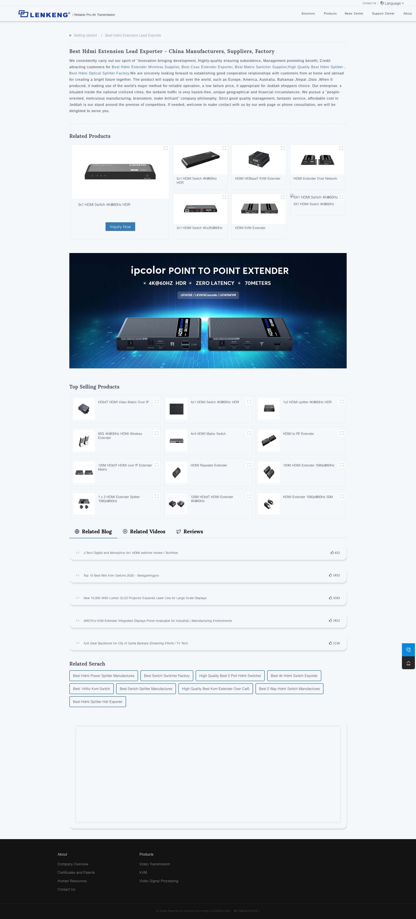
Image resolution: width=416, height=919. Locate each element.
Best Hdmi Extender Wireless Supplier (145, 67)
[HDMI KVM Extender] (259, 208)
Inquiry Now (120, 226)
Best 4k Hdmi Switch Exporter (294, 676)
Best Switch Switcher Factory (167, 676)
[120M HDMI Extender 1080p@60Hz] (269, 472)
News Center (354, 13)
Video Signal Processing (159, 881)
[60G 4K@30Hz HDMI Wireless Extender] (84, 440)
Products (330, 13)
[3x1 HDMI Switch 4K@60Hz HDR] (120, 172)
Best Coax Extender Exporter (206, 67)
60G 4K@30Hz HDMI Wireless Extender (120, 436)
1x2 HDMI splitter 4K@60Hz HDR (307, 402)
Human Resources (72, 881)
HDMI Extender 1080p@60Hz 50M (308, 497)
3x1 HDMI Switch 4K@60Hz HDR (104, 204)
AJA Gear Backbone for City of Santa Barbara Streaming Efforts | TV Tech (136, 643)
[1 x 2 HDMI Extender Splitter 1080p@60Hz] (84, 503)
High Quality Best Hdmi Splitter (316, 67)
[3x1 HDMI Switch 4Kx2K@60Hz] (200, 208)
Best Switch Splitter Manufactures (146, 689)
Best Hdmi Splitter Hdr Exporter (97, 702)
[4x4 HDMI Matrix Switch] (176, 440)
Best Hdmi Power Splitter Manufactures (103, 676)
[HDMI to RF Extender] (269, 440)
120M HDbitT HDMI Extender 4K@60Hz (212, 499)
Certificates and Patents (76, 872)
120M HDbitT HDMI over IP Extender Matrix (125, 467)
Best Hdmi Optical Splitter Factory (99, 73)
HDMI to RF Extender (298, 433)
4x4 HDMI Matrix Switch (208, 433)
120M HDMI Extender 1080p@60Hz (309, 465)
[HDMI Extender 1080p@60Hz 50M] (269, 503)
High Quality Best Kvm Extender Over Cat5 (215, 689)
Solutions (308, 13)
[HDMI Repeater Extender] (176, 472)
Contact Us (369, 3)
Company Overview (73, 864)
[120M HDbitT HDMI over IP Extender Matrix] (84, 472)
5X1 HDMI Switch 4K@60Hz (314, 204)
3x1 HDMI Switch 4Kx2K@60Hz (200, 228)
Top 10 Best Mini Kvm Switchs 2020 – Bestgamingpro (121, 575)
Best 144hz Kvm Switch (91, 689)
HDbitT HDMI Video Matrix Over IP (123, 402)
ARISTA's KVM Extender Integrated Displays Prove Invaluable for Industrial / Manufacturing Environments (158, 620)
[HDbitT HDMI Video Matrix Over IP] (84, 408)
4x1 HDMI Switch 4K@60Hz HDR (215, 402)
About (407, 13)
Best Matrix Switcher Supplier (260, 67)
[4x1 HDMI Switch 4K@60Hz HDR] (176, 408)
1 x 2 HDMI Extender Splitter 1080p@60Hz (119, 499)
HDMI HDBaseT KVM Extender (257, 178)
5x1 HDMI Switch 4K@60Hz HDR (197, 180)
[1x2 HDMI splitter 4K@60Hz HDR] (269, 408)
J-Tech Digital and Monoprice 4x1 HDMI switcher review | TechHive (131, 552)
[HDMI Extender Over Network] (317, 159)
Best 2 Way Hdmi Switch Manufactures (289, 689)
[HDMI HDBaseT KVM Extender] (259, 159)
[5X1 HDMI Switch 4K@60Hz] (314, 197)
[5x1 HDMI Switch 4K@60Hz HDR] (200, 159)
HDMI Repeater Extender (209, 465)
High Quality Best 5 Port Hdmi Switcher (230, 676)
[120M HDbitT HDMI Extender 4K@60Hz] (176, 503)
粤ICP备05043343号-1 (247, 911)
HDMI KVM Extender (250, 228)
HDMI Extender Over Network (315, 178)
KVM (143, 872)
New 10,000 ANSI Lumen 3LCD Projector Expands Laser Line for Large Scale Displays (145, 598)
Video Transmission (155, 864)
